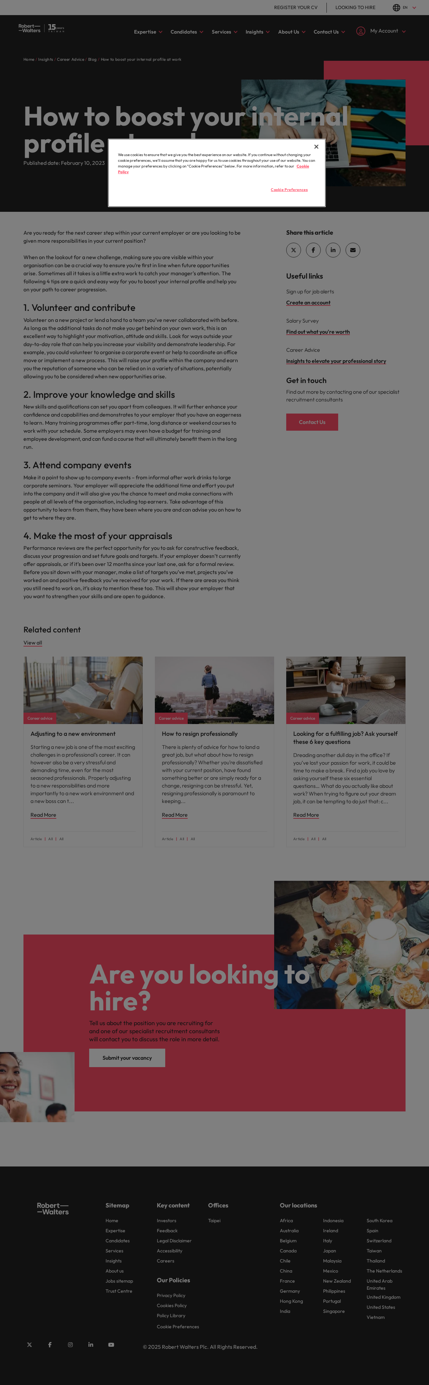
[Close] (316, 146)
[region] (217, 173)
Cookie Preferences (289, 189)
